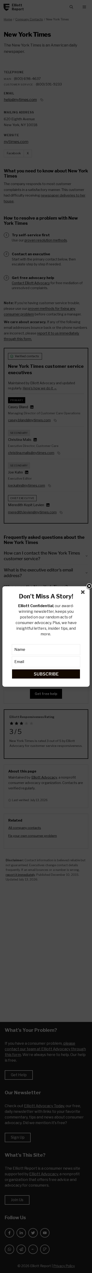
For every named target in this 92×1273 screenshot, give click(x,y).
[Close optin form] (84, 593)
